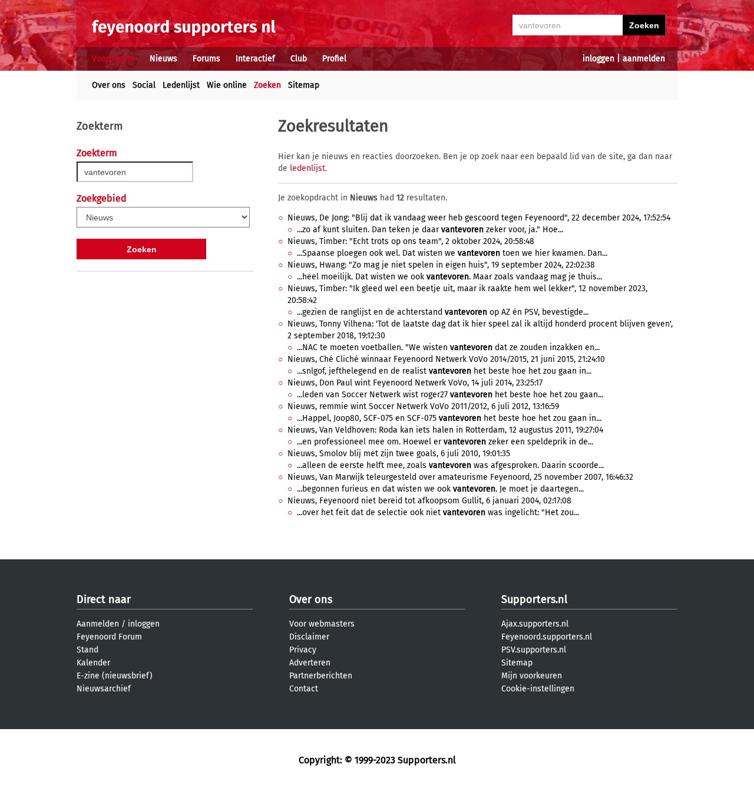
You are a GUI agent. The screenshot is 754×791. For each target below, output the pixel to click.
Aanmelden (98, 624)
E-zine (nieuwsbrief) (115, 676)
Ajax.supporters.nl (534, 624)
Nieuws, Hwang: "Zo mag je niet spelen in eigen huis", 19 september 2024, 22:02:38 (441, 265)
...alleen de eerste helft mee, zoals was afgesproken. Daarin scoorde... (450, 465)
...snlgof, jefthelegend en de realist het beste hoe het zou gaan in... (444, 371)
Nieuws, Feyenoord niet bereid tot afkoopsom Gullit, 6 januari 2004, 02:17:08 (429, 501)
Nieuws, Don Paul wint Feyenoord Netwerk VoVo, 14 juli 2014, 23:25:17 (415, 383)
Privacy (302, 650)
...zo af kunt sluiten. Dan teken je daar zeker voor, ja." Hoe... (430, 230)
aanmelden (644, 59)
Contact (303, 689)
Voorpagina (113, 59)
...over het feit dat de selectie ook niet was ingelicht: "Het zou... (438, 512)
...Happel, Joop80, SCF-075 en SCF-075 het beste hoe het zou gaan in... (449, 418)
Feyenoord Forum (109, 637)
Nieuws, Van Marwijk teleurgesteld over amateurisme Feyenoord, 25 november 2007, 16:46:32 (460, 477)
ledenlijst (307, 168)
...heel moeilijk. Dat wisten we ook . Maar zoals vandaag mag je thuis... (449, 277)
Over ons (108, 85)
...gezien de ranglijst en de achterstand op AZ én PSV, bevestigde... (442, 312)
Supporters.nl (534, 599)
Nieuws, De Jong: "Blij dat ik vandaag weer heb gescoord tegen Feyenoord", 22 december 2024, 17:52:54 (478, 218)
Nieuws (163, 59)
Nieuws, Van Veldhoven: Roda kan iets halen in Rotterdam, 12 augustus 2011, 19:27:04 (445, 430)
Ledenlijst (181, 85)
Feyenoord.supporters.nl (546, 637)
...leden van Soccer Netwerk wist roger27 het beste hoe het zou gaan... (450, 395)
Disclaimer (309, 637)
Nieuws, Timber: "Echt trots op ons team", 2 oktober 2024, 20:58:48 (410, 241)
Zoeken (267, 85)
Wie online (227, 85)
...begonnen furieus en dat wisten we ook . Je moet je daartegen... (440, 489)
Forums (206, 59)
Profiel (334, 59)
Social (144, 85)
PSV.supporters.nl (533, 650)
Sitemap (303, 85)
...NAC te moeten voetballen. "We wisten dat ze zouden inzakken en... (448, 347)
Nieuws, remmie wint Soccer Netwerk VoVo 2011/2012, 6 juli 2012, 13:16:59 (423, 406)
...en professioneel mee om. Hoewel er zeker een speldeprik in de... (445, 442)
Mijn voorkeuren (531, 676)
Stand (87, 650)
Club (298, 59)
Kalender (93, 663)
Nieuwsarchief (104, 689)
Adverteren (309, 663)
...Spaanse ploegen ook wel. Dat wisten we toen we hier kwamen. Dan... (452, 253)
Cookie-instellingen (537, 689)
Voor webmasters (322, 624)
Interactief (255, 59)
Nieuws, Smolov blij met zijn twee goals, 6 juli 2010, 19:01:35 (398, 454)
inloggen (598, 59)
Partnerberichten (320, 676)
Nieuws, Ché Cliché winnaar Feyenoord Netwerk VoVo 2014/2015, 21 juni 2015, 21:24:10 (446, 359)
